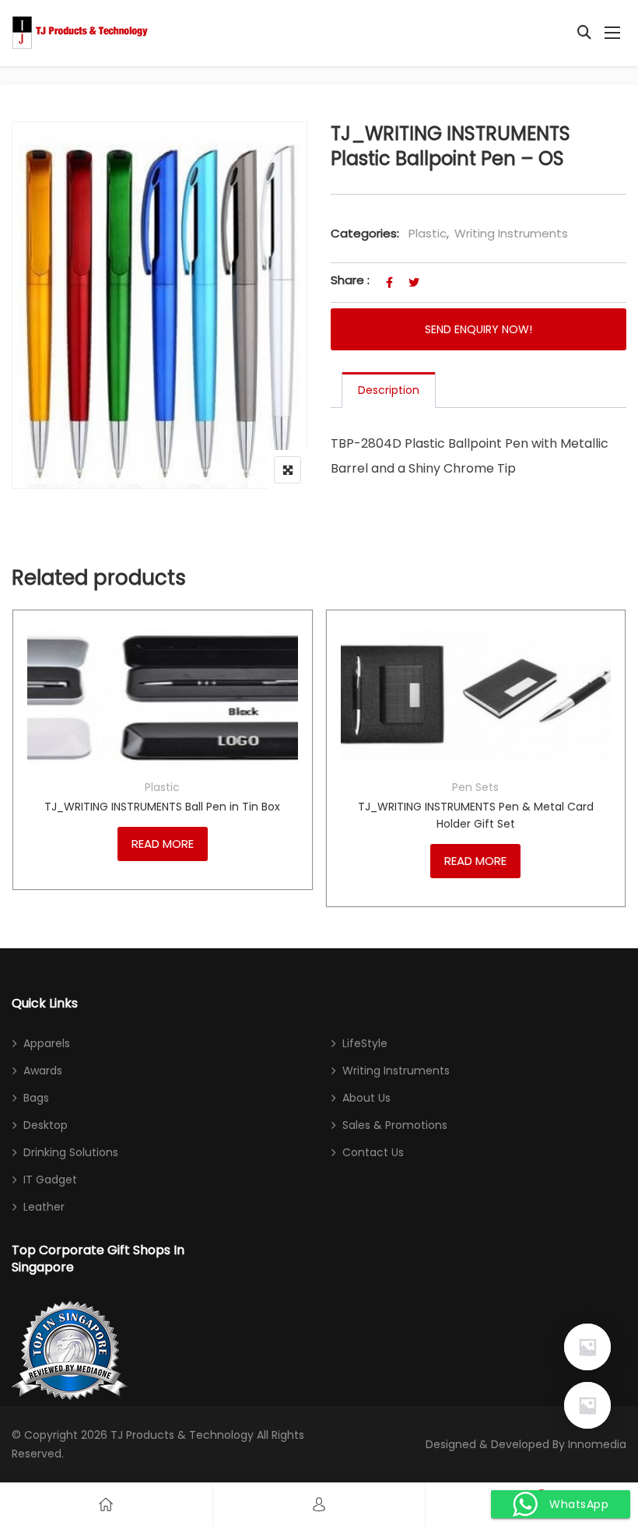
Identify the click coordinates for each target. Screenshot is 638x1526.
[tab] (389, 390)
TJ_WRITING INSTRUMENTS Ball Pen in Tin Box (162, 806)
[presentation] (22, 773)
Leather (44, 1207)
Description (388, 390)
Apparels (46, 1043)
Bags (36, 1098)
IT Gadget (50, 1179)
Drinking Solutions (70, 1152)
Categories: (365, 233)
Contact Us (373, 1152)
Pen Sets (475, 787)
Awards (42, 1070)
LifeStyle (364, 1043)
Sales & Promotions (394, 1125)
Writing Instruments (511, 233)
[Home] (105, 1504)
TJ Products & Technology (182, 1435)
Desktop (45, 1125)
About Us (366, 1098)
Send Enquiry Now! (478, 329)
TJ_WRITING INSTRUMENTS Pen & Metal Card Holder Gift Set (476, 815)
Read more (162, 843)
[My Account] (319, 1504)
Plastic (427, 233)
